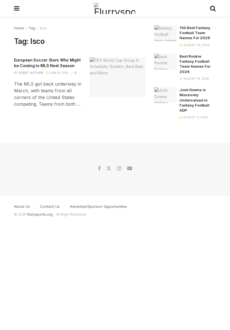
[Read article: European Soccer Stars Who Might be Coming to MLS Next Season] (118, 77)
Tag (32, 28)
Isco (43, 28)
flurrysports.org (39, 214)
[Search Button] (213, 8)
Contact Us (50, 206)
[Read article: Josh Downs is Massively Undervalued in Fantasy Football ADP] (165, 95)
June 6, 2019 (58, 72)
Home (19, 28)
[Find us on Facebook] (99, 168)
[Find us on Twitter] (108, 168)
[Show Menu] (16, 8)
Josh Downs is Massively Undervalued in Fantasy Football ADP (195, 100)
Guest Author (31, 72)
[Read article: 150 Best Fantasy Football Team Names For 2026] (165, 33)
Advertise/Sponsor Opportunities (98, 206)
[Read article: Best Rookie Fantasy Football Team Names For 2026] (165, 62)
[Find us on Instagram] (119, 168)
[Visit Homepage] (114, 8)
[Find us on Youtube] (129, 168)
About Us (22, 206)
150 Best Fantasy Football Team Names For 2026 (195, 32)
